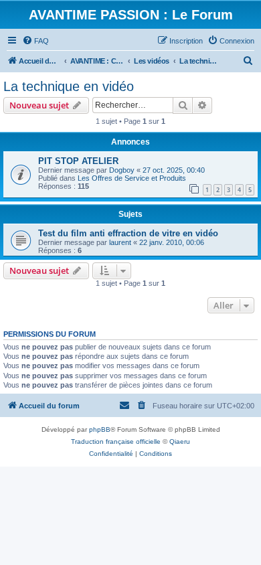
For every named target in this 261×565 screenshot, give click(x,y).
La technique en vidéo (68, 86)
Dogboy (122, 170)
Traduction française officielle (116, 441)
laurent (120, 242)
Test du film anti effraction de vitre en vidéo (128, 233)
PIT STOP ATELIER (78, 161)
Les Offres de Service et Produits (132, 178)
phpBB (99, 429)
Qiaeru (179, 441)
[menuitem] (35, 41)
